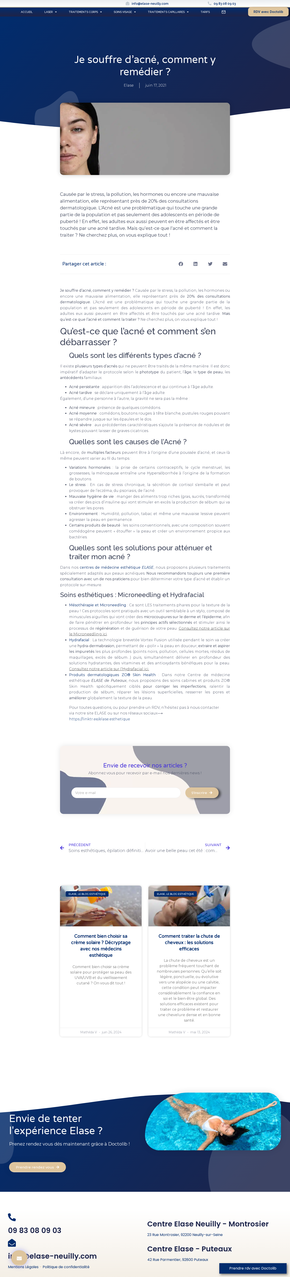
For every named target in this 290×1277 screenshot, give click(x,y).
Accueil (27, 12)
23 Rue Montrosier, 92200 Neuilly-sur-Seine (185, 1234)
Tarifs (205, 12)
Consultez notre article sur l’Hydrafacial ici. (109, 669)
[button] (181, 264)
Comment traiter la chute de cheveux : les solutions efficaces (189, 943)
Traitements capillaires (166, 12)
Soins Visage (123, 12)
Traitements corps (83, 12)
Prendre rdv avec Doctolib (252, 1268)
